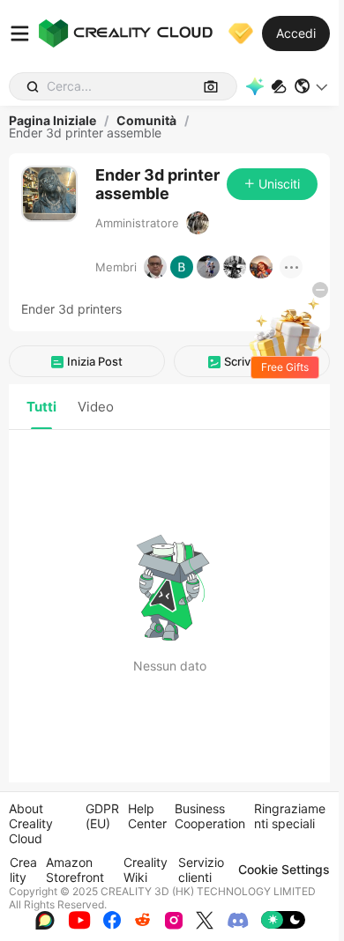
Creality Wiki (145, 870)
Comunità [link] (146, 121)
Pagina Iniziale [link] (52, 121)
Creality (23, 870)
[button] (312, 86)
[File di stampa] (279, 86)
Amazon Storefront (75, 870)
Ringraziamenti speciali (289, 816)
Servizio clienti (201, 870)
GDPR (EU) (102, 816)
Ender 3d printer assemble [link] (85, 133)
